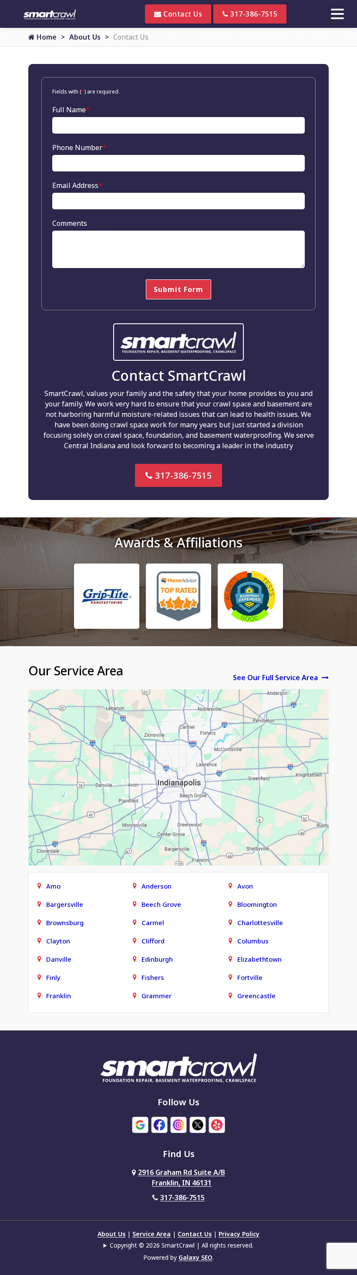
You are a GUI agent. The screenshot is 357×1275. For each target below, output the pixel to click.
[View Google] (140, 1124)
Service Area (151, 1234)
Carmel (152, 922)
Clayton (58, 940)
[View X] (197, 1124)
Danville (58, 959)
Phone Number (79, 147)
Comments (69, 223)
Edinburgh (157, 959)
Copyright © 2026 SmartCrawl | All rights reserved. (181, 1245)
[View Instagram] (178, 1124)
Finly (53, 977)
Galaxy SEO (195, 1257)
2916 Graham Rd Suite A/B (181, 1178)
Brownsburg (65, 922)
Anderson (156, 886)
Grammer (156, 995)
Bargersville (64, 904)
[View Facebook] (159, 1124)
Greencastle (256, 995)
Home (46, 37)
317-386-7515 (253, 14)
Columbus (253, 940)
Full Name (71, 109)
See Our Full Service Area (276, 677)
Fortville (250, 977)
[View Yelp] (216, 1124)
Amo (53, 886)
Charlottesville (260, 922)
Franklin (58, 995)
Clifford (153, 940)
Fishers (152, 977)
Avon (245, 886)
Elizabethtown (259, 959)
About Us (85, 37)
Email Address (77, 185)
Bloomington (257, 904)
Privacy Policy (239, 1234)
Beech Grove (161, 904)
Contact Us (182, 14)
